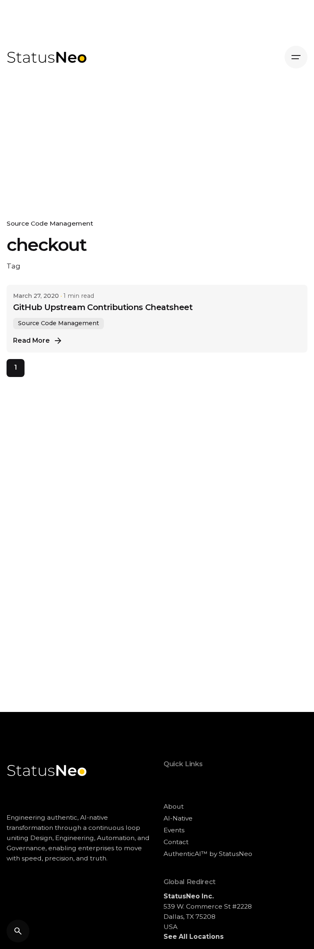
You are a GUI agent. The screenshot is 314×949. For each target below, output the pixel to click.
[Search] (18, 931)
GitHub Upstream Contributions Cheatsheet (103, 307)
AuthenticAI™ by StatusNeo (208, 854)
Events (174, 830)
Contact (176, 842)
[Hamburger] (296, 57)
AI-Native (178, 818)
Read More (31, 340)
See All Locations (194, 936)
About (174, 806)
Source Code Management (50, 223)
